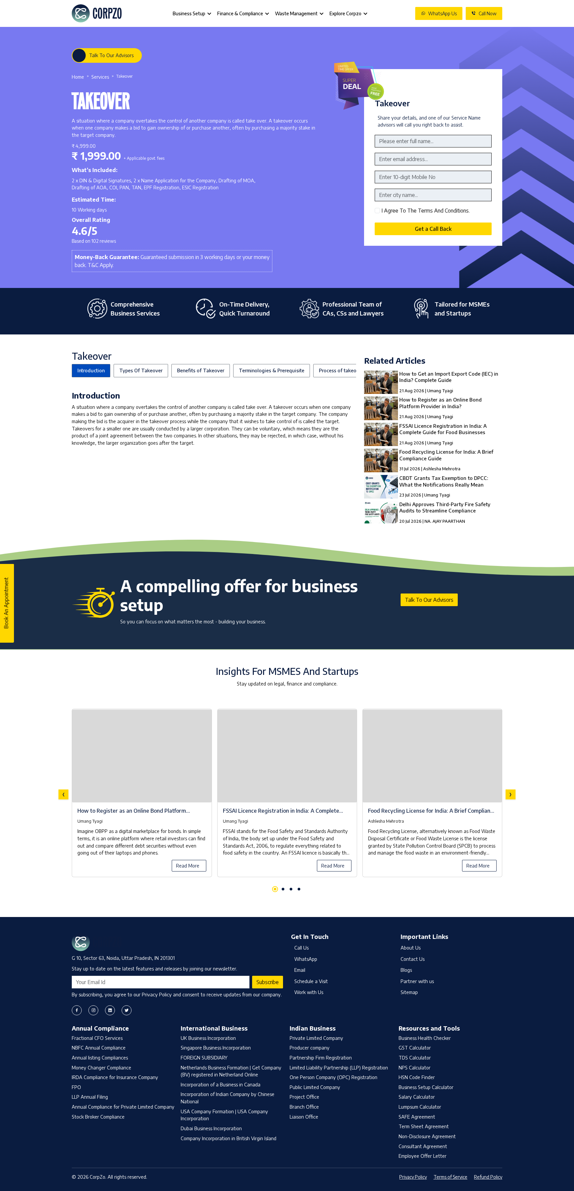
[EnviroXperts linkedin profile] (110, 1010)
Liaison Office (304, 1117)
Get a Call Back (433, 229)
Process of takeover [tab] (341, 370)
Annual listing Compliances (100, 1057)
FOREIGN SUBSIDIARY (204, 1057)
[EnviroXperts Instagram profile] (93, 1010)
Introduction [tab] (91, 370)
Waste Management (296, 13)
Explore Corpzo (345, 13)
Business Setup (189, 13)
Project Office (304, 1097)
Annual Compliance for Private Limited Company (123, 1107)
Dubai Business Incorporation (211, 1128)
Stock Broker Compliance (98, 1117)
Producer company (310, 1048)
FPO (76, 1087)
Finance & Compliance (240, 13)
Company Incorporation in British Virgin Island (228, 1138)
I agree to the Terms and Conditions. (425, 210)
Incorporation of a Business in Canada (220, 1084)
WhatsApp (305, 959)
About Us (411, 948)
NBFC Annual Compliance (99, 1048)
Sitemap (409, 992)
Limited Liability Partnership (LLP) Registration (339, 1067)
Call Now (488, 13)
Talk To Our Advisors (111, 55)
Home (78, 77)
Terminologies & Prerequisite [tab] (271, 370)
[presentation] (63, 794)
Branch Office (304, 1107)
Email (299, 970)
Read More (187, 866)
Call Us (301, 948)
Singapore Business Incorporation (216, 1048)
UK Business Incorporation (208, 1038)
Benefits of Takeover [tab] (200, 370)
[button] (275, 889)
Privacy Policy (413, 1177)
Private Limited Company (316, 1038)
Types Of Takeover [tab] (140, 370)
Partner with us (417, 981)
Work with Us (308, 992)
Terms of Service (450, 1177)
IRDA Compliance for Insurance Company (115, 1077)
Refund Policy (488, 1177)
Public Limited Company (315, 1087)
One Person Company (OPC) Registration (333, 1077)
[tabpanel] (287, 794)
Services (100, 77)
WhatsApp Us (442, 13)
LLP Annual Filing (90, 1097)
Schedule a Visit (311, 981)
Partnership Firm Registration (321, 1057)
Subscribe (267, 982)
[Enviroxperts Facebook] (77, 1010)
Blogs (406, 970)
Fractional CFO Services (97, 1038)
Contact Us (413, 959)
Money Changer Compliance (101, 1067)
